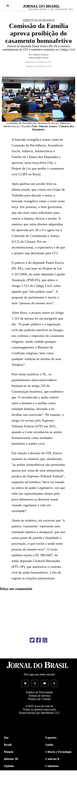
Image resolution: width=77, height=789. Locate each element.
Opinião (9, 766)
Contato (9, 787)
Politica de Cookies (39, 699)
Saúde (49, 744)
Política (8, 773)
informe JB (11, 758)
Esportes (50, 737)
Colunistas (52, 766)
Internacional (12, 780)
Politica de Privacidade (39, 692)
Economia (51, 773)
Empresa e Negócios (58, 780)
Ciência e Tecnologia (58, 751)
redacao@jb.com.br (38, 57)
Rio (6, 737)
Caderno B (52, 758)
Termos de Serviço (39, 695)
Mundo (8, 751)
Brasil (7, 744)
